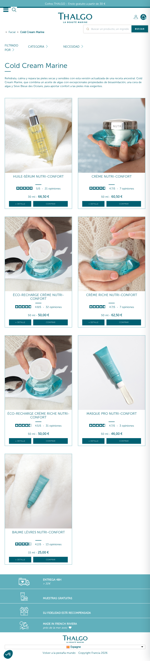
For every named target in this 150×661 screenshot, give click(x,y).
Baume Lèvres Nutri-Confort (38, 532)
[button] (8, 654)
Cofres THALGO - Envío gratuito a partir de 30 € (75, 3)
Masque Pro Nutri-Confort (112, 413)
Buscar (140, 29)
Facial (12, 32)
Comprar (50, 204)
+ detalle (20, 204)
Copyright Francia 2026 (92, 653)
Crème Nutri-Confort (112, 176)
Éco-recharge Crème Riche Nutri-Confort (38, 415)
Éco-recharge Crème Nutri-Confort (38, 296)
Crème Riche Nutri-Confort (111, 295)
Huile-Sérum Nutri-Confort (38, 176)
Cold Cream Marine (32, 32)
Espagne (76, 647)
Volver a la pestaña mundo (59, 653)
